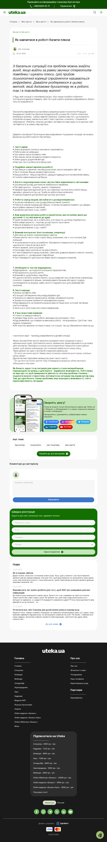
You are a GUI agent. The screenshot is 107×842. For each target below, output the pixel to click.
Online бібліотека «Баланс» (26, 722)
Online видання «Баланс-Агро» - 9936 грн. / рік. (53, 787)
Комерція (18, 675)
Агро (16, 692)
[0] (100, 835)
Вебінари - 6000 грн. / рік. (44, 773)
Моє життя (17, 32)
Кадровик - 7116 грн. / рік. (44, 749)
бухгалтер (20, 445)
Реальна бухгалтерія (23, 705)
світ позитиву (53, 445)
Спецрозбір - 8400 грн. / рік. (45, 763)
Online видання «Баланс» (25, 713)
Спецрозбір (19, 683)
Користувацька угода (79, 683)
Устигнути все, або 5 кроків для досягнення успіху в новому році (46, 610)
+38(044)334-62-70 (41, 6)
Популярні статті (40, 792)
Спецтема (18, 670)
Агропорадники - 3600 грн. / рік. (46, 768)
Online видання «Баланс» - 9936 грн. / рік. (51, 782)
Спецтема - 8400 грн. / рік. (44, 744)
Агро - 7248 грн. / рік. (42, 758)
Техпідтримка (76, 675)
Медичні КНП (20, 700)
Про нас (73, 666)
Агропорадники (21, 687)
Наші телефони (77, 679)
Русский (60, 803)
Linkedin (52, 427)
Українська (49, 803)
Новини (17, 709)
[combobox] (53, 544)
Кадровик (18, 696)
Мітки (16, 726)
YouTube (67, 427)
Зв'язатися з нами (78, 670)
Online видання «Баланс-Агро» (27, 718)
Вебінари (18, 679)
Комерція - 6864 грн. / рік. (44, 753)
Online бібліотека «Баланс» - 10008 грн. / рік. (52, 778)
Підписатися (66, 6)
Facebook (53, 422)
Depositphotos (76, 698)
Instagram (69, 422)
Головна (18, 666)
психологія (35, 445)
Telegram (85, 422)
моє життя (70, 445)
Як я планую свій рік (23, 573)
